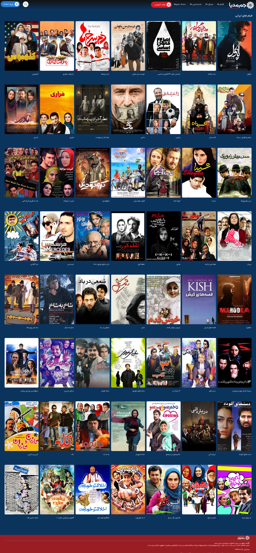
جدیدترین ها (195, 4)
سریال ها (209, 4)
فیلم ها (220, 4)
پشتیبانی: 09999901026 (242, 549)
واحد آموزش (160, 4)
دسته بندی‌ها (180, 4)
